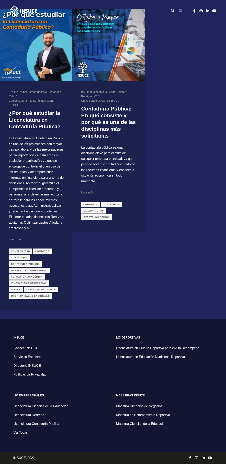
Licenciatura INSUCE (40, 289)
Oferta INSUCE (110, 100)
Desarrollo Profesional (29, 270)
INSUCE (16, 289)
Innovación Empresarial (29, 283)
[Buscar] (173, 11)
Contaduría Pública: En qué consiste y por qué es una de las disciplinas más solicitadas (108, 122)
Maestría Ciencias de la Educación (141, 423)
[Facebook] (194, 11)
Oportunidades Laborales (30, 296)
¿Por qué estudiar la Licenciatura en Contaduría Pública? (35, 119)
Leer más (15, 239)
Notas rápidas (37, 100)
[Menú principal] (181, 11)
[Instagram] (201, 11)
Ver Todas (20, 432)
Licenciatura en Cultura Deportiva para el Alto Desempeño (157, 348)
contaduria (111, 204)
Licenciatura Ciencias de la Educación (40, 406)
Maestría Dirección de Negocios (139, 406)
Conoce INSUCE (25, 348)
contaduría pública (25, 264)
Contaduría (19, 257)
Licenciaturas (93, 211)
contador (42, 251)
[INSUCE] (23, 10)
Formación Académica (27, 277)
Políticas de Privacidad (29, 374)
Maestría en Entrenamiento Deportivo (143, 415)
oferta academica (96, 217)
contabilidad (20, 251)
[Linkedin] (208, 11)
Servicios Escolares (27, 357)
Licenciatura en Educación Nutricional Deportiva (150, 357)
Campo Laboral (18, 100)
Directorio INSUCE (27, 365)
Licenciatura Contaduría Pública (36, 423)
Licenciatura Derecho (28, 415)
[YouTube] (214, 11)
